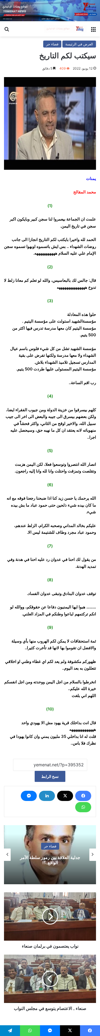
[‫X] (65, 796)
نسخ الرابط (50, 776)
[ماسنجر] (29, 796)
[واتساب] (83, 807)
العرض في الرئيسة (79, 44)
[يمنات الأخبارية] (65, 29)
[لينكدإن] (47, 796)
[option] (50, 854)
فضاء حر (52, 44)
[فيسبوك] (83, 796)
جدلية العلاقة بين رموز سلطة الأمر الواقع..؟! (50, 860)
